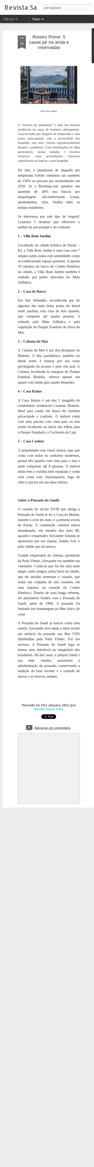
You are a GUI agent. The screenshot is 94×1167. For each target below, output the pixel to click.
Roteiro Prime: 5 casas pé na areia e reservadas (49, 42)
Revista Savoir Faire (48, 709)
